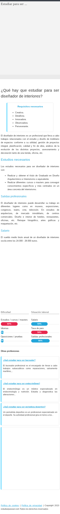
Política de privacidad (32, 505)
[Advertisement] (30, 43)
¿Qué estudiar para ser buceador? (19, 360)
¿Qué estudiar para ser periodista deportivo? (24, 407)
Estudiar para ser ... (14, 4)
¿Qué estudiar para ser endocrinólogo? (21, 383)
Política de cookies (10, 505)
